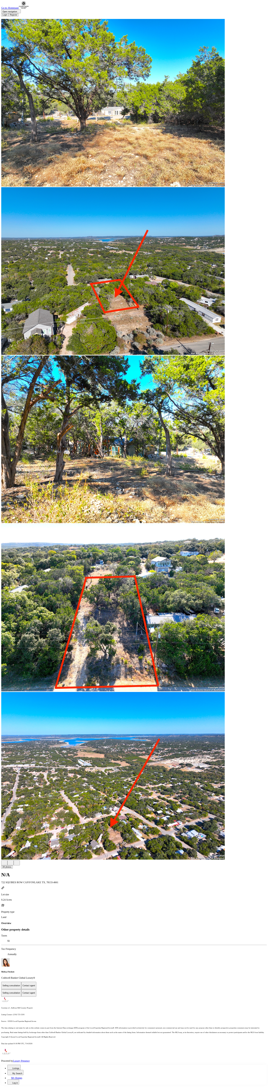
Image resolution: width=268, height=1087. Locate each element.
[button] (134, 103)
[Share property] (17, 862)
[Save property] (10, 862)
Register (13, 15)
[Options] (4, 862)
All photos (6, 867)
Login (4, 15)
